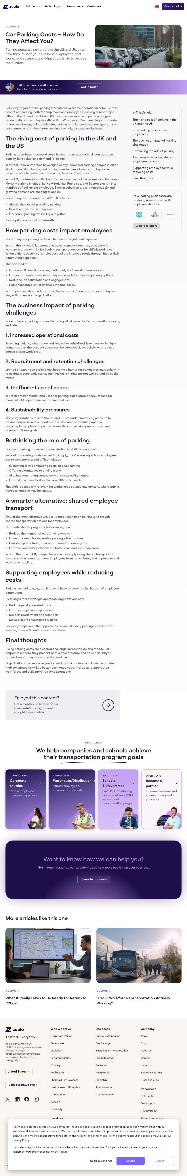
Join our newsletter (23, 1085)
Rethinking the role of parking (154, 151)
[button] (33, 6)
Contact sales (173, 6)
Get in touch (89, 87)
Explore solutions (146, 226)
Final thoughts (143, 178)
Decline (160, 1160)
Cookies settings (101, 1160)
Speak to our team (94, 879)
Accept (130, 1160)
